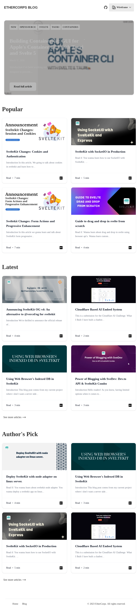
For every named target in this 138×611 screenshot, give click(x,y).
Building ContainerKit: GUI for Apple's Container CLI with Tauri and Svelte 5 (46, 47)
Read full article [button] (23, 86)
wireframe (122, 7)
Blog (24, 604)
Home (15, 604)
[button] (61, 178)
